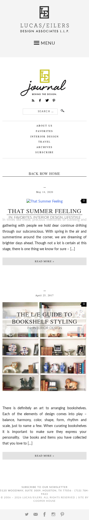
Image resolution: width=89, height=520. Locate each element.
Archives (44, 147)
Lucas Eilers (44, 19)
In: (11, 217)
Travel (44, 141)
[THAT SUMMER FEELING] (44, 201)
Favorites (44, 131)
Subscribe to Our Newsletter (44, 487)
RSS (33, 100)
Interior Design (44, 136)
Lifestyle (73, 217)
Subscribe (44, 152)
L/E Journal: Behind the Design (45, 83)
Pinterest (62, 514)
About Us (44, 125)
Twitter (26, 514)
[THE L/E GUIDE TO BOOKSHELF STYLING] (44, 395)
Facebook (44, 514)
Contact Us (35, 514)
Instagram (53, 514)
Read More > (44, 261)
